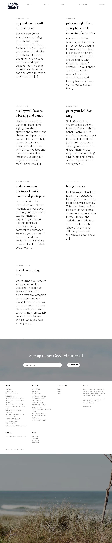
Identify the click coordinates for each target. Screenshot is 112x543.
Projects (63, 4)
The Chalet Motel (39, 396)
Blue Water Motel (38, 413)
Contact (102, 4)
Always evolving (12, 394)
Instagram (35, 436)
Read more (87, 406)
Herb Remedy (36, 400)
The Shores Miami (12, 421)
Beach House (36, 407)
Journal (30, 4)
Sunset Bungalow (38, 405)
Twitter (35, 438)
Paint (59, 391)
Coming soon (11, 423)
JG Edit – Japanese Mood (15, 414)
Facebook (35, 441)
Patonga (35, 391)
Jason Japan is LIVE (13, 419)
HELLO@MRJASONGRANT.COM (16, 436)
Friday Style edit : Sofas (15, 404)
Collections (83, 4)
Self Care (9, 389)
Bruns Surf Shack (38, 415)
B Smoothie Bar (37, 403)
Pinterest (35, 443)
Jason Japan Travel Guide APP (17, 425)
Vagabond (35, 418)
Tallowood (10, 396)
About (46, 4)
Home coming (11, 391)
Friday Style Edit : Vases (15, 398)
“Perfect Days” (11, 416)
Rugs (59, 394)
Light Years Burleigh (39, 420)
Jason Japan (36, 394)
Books (59, 389)
